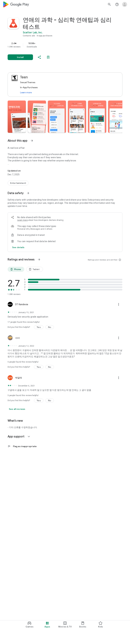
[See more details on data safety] (18, 247)
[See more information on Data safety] (28, 193)
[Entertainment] (18, 183)
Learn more (26, 92)
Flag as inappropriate (22, 446)
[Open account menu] (124, 4)
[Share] (39, 57)
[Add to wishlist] (48, 57)
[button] (17, 117)
